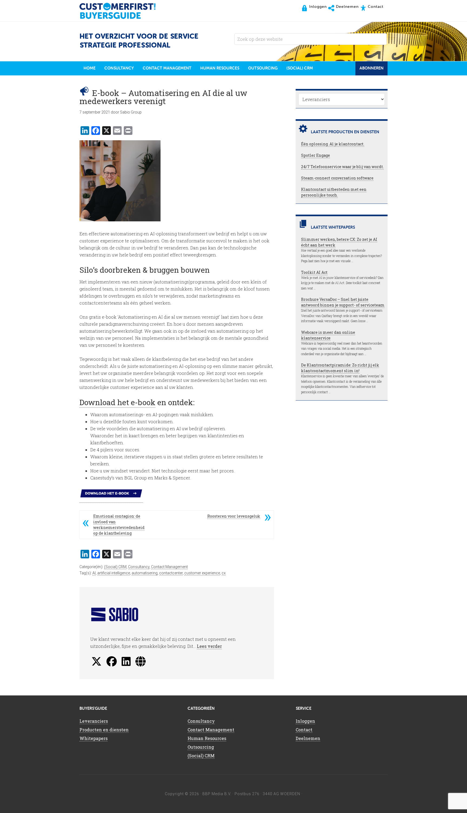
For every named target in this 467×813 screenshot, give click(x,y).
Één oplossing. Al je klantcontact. (332, 143)
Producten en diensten (104, 729)
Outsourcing (201, 747)
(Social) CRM (115, 567)
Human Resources (207, 738)
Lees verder (209, 646)
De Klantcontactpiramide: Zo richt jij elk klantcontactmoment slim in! (340, 367)
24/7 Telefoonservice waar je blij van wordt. (342, 166)
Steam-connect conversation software (337, 178)
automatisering (145, 573)
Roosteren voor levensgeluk (233, 516)
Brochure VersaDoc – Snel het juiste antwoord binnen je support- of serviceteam (343, 302)
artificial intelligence (113, 573)
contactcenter (171, 573)
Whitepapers (93, 738)
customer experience (202, 573)
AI (94, 573)
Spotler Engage (315, 155)
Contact (304, 729)
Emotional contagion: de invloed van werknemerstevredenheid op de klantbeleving (119, 525)
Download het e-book (117, 402)
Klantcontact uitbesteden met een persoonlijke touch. (333, 192)
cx (224, 573)
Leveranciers (93, 721)
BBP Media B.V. (216, 794)
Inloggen (305, 721)
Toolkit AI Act (314, 272)
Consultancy (138, 567)
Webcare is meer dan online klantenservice (328, 335)
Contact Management (169, 567)
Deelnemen (308, 738)
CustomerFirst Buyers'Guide (122, 11)
